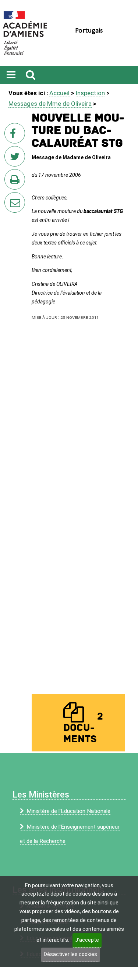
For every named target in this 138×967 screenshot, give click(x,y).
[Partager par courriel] (10, 198)
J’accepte (87, 940)
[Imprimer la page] (16, 181)
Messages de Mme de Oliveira (50, 103)
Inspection (90, 93)
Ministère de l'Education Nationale (68, 811)
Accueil (59, 93)
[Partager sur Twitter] (16, 158)
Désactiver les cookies (70, 954)
